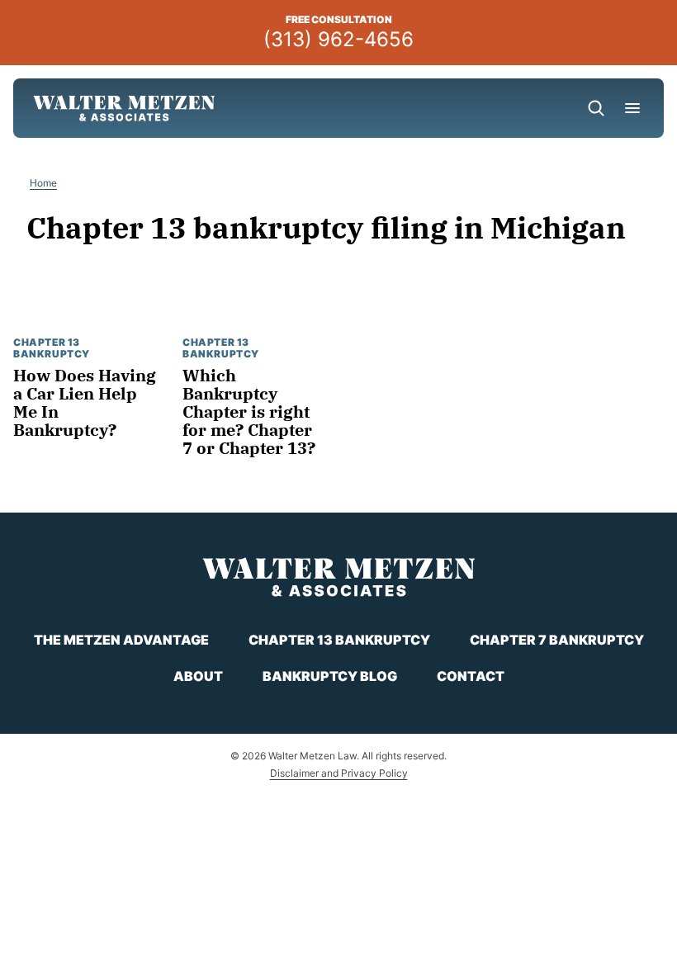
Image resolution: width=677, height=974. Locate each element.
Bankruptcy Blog (330, 676)
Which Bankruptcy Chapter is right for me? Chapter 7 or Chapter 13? (248, 411)
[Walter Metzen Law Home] (124, 108)
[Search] (596, 108)
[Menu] (632, 108)
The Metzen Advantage (121, 639)
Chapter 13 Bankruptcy (51, 348)
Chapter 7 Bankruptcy (557, 639)
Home (43, 183)
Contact (470, 676)
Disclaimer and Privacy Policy (339, 773)
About (198, 676)
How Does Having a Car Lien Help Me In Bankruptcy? (84, 402)
